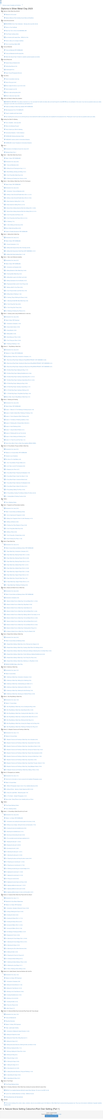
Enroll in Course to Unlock (51, 1116)
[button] (1, 1)
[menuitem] (1, 3)
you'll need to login (57, 1114)
